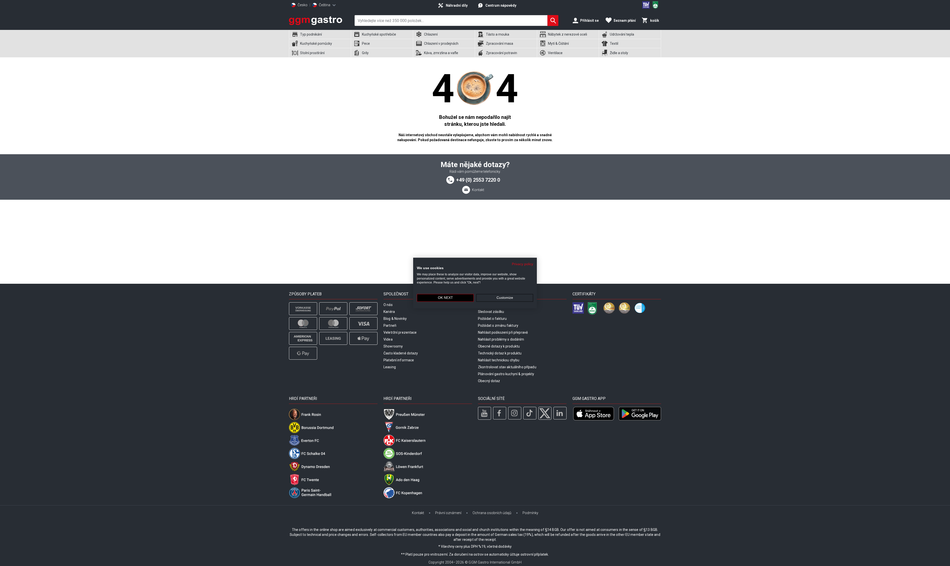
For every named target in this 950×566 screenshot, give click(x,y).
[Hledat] (552, 20)
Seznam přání (625, 20)
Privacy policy (522, 264)
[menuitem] (320, 34)
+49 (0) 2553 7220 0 (478, 180)
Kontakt (478, 190)
